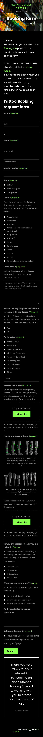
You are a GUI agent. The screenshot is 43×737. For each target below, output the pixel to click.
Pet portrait (12, 234)
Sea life (10, 257)
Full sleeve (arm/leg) (16, 357)
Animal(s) (11, 238)
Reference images (17, 385)
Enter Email (8, 151)
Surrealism (11, 220)
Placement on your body (20, 436)
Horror (9, 242)
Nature (10, 253)
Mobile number (15, 168)
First (5, 124)
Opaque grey (12, 192)
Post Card (11, 345)
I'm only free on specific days (19, 600)
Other (9, 372)
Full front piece (13, 368)
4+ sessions (12, 577)
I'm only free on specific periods (21, 603)
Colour (10, 185)
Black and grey (13, 188)
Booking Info (10, 48)
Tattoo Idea (14, 266)
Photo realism (13, 217)
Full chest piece (13, 360)
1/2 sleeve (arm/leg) (16, 353)
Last (5, 134)
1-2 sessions (12, 570)
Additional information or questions (17, 611)
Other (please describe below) (20, 261)
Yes (8, 328)
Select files (21, 414)
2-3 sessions (12, 574)
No (8, 332)
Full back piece (13, 364)
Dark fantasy (12, 246)
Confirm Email (10, 161)
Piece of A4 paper (15, 349)
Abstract (11, 224)
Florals (9, 249)
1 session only (13, 566)
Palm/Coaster (13, 341)
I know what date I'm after (18, 596)
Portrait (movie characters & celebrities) (19, 229)
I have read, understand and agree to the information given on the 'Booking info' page (21, 639)
